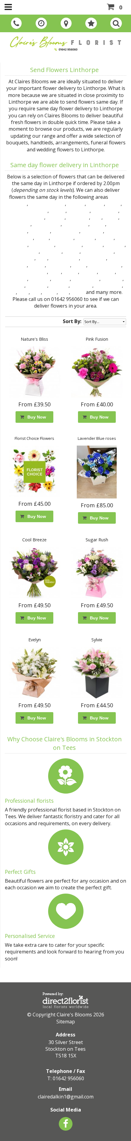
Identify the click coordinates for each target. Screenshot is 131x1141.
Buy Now (35, 417)
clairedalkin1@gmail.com (66, 1096)
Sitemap (65, 1021)
